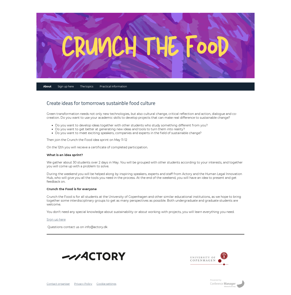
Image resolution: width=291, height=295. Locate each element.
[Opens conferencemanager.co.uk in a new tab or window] (227, 284)
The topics (86, 86)
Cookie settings (106, 283)
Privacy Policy (83, 283)
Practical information (113, 86)
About (47, 86)
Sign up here (66, 86)
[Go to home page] (145, 45)
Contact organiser (58, 283)
